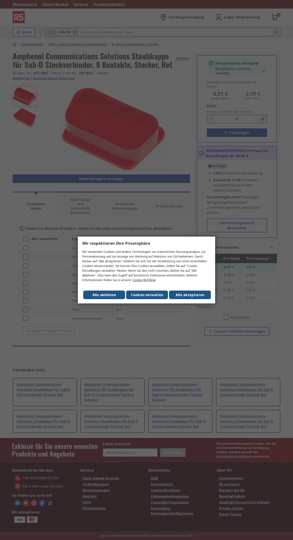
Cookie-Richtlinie (144, 280)
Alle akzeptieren (190, 294)
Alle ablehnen (104, 294)
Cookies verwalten (147, 294)
